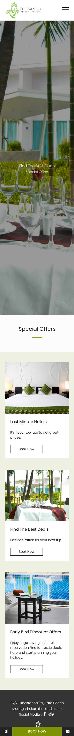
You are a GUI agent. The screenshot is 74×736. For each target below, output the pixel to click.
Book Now (37, 731)
